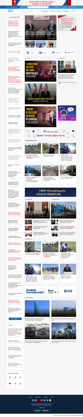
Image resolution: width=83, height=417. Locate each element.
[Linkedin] (47, 400)
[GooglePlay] (37, 411)
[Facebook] (33, 400)
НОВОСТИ (59, 11)
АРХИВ (45, 397)
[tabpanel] (40, 27)
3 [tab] (51, 38)
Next (55, 28)
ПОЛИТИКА (52, 11)
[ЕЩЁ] (75, 11)
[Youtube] (11, 7)
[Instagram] (8, 7)
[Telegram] (13, 7)
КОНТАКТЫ (38, 397)
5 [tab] (53, 38)
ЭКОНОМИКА (66, 11)
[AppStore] (45, 411)
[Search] (47, 7)
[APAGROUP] (41, 407)
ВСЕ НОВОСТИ (45, 11)
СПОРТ (72, 11)
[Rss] (16, 7)
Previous (26, 28)
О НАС (30, 397)
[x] (39, 400)
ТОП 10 (52, 397)
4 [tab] (52, 38)
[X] (10, 7)
